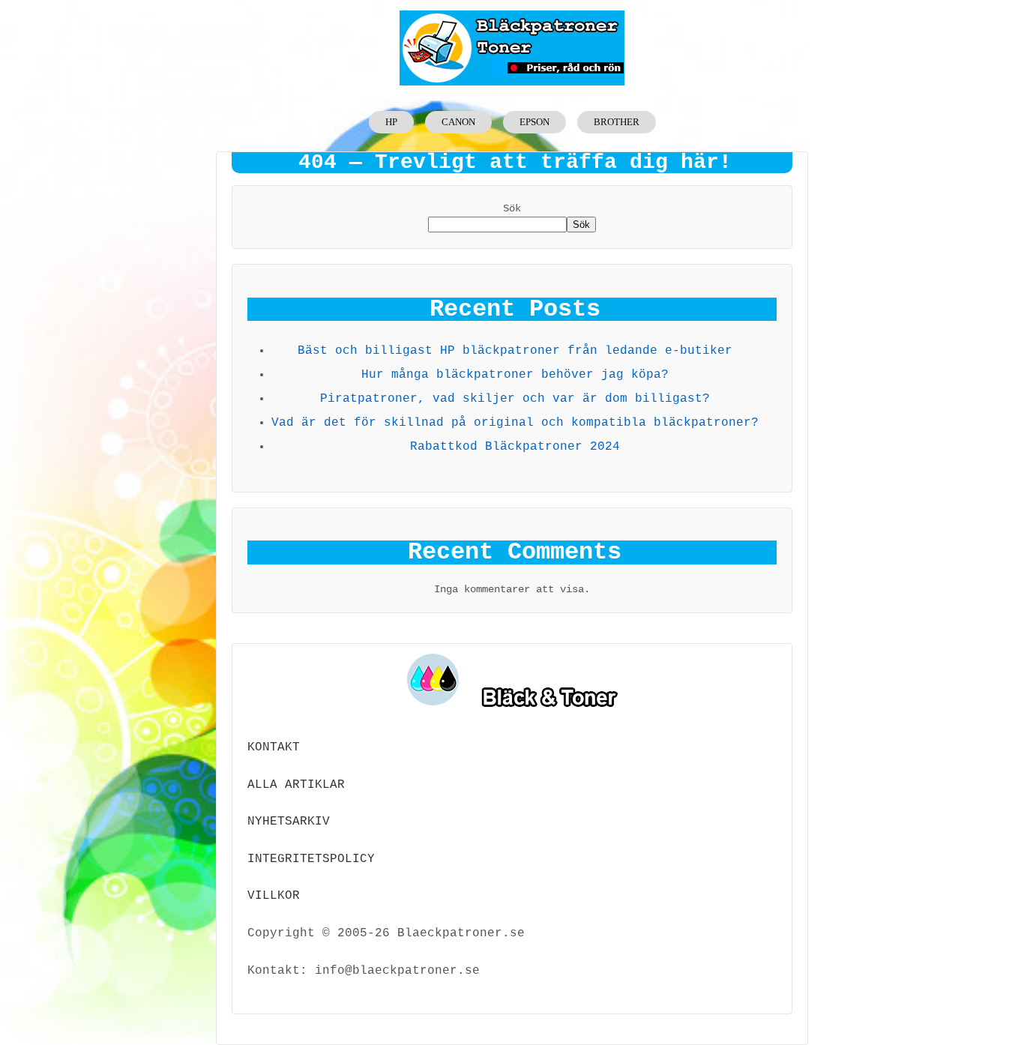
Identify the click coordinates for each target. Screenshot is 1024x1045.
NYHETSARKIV (288, 821)
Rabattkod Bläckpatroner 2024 (515, 447)
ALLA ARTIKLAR (296, 785)
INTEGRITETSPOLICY (311, 859)
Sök (512, 208)
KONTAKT (273, 747)
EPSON (534, 121)
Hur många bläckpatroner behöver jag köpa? (515, 375)
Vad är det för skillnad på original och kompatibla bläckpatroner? (515, 423)
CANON (458, 121)
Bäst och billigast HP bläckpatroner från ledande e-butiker (515, 351)
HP (391, 121)
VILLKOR (273, 896)
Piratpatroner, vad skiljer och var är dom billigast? (515, 399)
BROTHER (616, 121)
